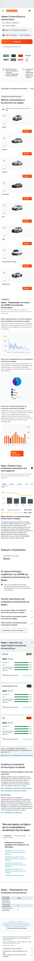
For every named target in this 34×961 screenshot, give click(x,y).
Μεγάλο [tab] (19, 484)
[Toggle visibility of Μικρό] (14, 395)
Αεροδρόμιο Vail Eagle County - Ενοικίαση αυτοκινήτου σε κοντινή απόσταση (15, 871)
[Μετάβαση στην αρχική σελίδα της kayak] (11, 11)
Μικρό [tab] (4, 484)
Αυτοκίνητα (20, 921)
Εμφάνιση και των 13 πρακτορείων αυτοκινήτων (17, 755)
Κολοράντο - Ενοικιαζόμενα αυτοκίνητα (16, 926)
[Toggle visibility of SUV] (13, 390)
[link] (17, 453)
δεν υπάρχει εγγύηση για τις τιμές (11, 943)
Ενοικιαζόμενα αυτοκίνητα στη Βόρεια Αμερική (16, 923)
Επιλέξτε (27, 131)
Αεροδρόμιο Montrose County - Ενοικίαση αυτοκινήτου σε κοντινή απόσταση (15, 864)
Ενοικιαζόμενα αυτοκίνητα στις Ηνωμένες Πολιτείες (16, 925)
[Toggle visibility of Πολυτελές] (15, 400)
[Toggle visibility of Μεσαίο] (14, 392)
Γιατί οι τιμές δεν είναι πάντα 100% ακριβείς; (14, 955)
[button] (3, 11)
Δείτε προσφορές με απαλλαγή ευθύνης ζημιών (16, 788)
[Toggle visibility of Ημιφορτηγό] (15, 397)
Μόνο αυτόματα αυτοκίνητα (12, 47)
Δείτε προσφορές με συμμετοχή (11, 812)
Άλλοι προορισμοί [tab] (20, 835)
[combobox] (11, 23)
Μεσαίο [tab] (11, 484)
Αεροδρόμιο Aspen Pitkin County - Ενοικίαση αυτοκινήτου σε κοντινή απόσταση (15, 858)
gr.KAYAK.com (11, 921)
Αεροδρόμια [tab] (8, 835)
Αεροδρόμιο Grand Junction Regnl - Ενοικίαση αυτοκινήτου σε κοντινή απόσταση (15, 852)
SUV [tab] (26, 484)
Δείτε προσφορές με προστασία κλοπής (14, 791)
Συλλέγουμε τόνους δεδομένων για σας (15, 952)
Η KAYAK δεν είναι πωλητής (12, 948)
